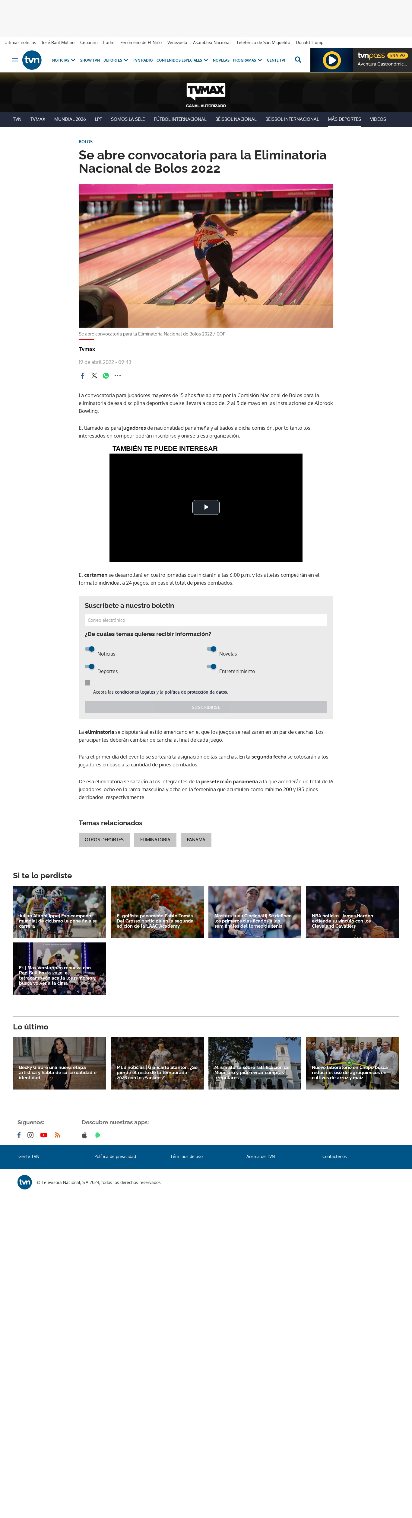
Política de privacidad (115, 1156)
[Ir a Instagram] (31, 1135)
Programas (244, 60)
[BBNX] (24, 1182)
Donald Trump (309, 42)
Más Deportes (344, 119)
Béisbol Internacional (292, 119)
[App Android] (98, 1135)
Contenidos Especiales (179, 60)
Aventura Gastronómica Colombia (383, 64)
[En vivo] (362, 53)
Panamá (196, 839)
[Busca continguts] (297, 60)
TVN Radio (143, 60)
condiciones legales (135, 692)
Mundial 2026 (70, 119)
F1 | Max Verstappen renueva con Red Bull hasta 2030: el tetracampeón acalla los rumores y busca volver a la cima (57, 975)
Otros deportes (104, 839)
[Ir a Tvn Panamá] (32, 60)
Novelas (221, 60)
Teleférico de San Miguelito (263, 42)
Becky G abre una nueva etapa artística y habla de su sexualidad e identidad (58, 1072)
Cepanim (88, 42)
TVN (17, 119)
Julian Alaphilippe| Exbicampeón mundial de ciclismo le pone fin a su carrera (58, 921)
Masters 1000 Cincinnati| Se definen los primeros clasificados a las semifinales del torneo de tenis (253, 921)
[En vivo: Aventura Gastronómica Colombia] (331, 60)
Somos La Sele (128, 119)
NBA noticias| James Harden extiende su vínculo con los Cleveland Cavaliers (342, 921)
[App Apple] (85, 1135)
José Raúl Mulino (58, 42)
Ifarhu (109, 42)
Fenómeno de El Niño (141, 42)
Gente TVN (277, 60)
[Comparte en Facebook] (82, 376)
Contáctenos (334, 1156)
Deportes (112, 60)
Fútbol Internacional (180, 119)
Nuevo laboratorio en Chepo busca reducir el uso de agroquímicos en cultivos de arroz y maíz (350, 1072)
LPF (98, 119)
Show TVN (90, 60)
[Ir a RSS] (59, 1135)
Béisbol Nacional (235, 119)
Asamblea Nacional (212, 42)
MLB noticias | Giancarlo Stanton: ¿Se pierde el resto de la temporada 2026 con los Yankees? (157, 1072)
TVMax (37, 119)
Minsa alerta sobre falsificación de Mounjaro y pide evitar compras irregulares (252, 1072)
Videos (378, 119)
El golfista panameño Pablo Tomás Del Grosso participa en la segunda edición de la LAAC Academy (155, 921)
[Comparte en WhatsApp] (106, 376)
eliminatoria (155, 839)
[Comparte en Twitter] (94, 376)
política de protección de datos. (196, 692)
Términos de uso (186, 1156)
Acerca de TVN (260, 1156)
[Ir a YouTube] (44, 1135)
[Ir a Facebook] (20, 1135)
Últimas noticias (20, 42)
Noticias (60, 60)
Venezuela (177, 42)
